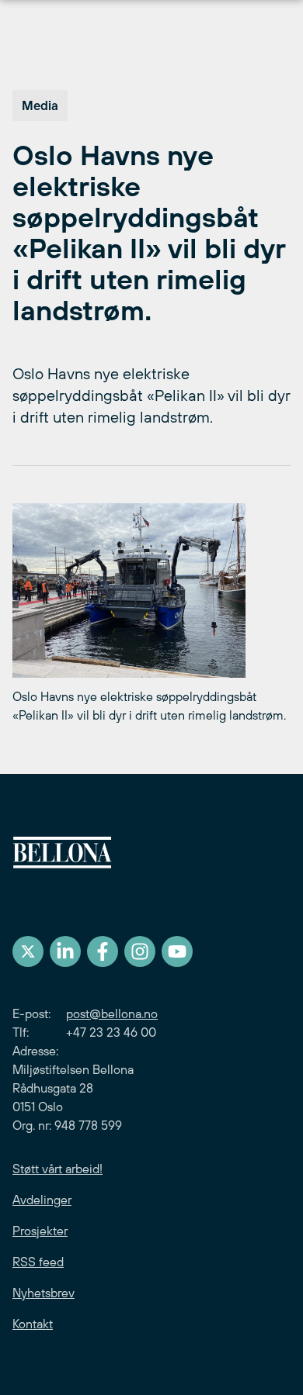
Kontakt (32, 1324)
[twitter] (28, 951)
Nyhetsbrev (43, 1293)
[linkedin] (65, 951)
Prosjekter (40, 1231)
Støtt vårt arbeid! (57, 1169)
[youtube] (177, 951)
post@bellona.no (112, 1013)
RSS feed (38, 1262)
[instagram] (139, 951)
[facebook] (102, 951)
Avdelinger (41, 1200)
